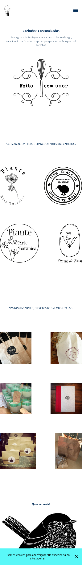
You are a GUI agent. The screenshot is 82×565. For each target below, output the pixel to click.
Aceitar (40, 558)
